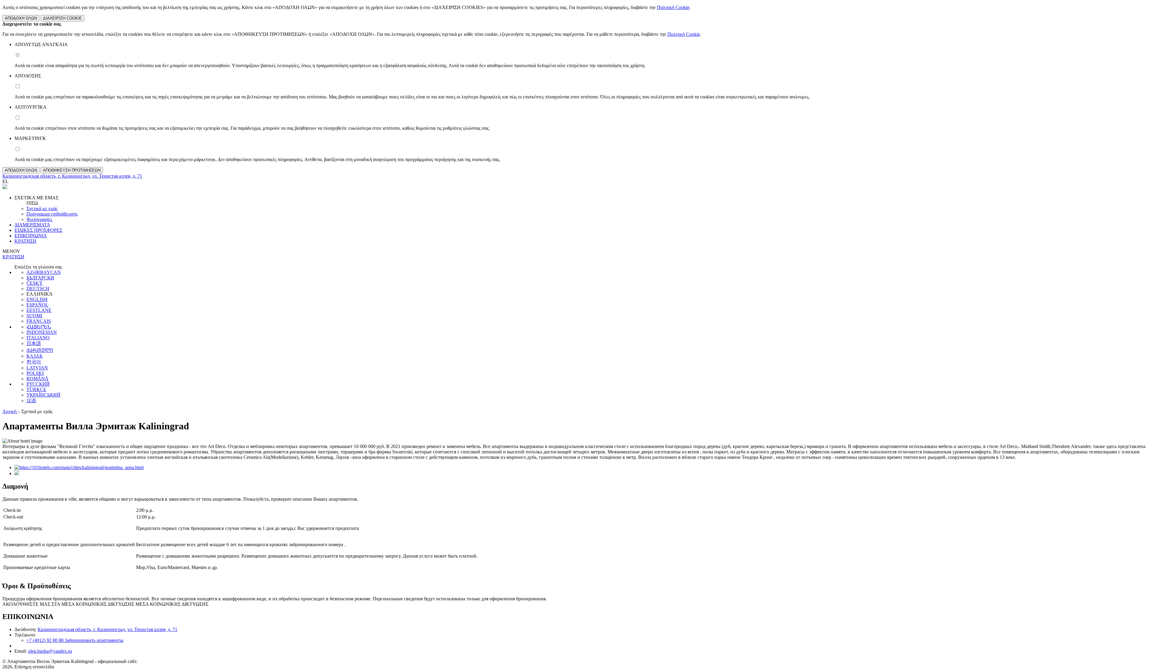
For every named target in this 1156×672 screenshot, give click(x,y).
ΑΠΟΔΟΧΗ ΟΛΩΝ (21, 18)
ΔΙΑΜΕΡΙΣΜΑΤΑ (32, 224)
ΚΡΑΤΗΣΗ (25, 241)
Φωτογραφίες (39, 219)
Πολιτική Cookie (673, 7)
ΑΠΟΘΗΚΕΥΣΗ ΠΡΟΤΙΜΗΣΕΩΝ (72, 170)
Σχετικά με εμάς (41, 208)
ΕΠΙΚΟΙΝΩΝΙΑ (30, 235)
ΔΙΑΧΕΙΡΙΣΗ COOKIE (62, 18)
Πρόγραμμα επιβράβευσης (52, 213)
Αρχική (10, 411)
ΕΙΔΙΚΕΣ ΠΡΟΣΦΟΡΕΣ (38, 230)
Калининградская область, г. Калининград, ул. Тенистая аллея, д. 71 (107, 629)
